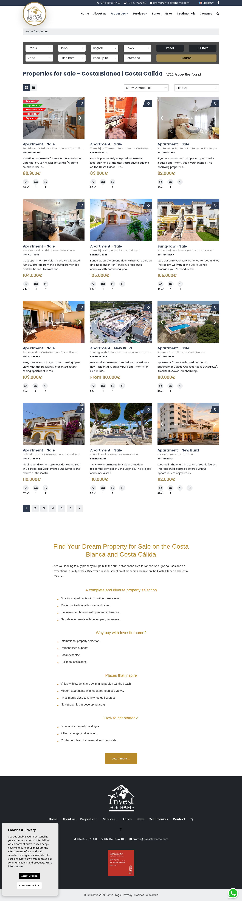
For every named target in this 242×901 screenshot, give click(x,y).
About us (99, 13)
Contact (206, 13)
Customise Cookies (29, 885)
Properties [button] (118, 13)
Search (186, 58)
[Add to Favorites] (81, 103)
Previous (27, 118)
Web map (152, 895)
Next (80, 118)
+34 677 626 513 (136, 3)
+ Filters (203, 48)
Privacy (127, 895)
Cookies (139, 895)
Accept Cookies (29, 875)
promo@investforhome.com (170, 3)
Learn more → (121, 758)
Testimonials (186, 13)
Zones (156, 13)
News (169, 13)
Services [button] (139, 13)
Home (85, 13)
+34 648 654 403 (109, 3)
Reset (170, 48)
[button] (146, 87)
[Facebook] (218, 3)
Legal (118, 895)
